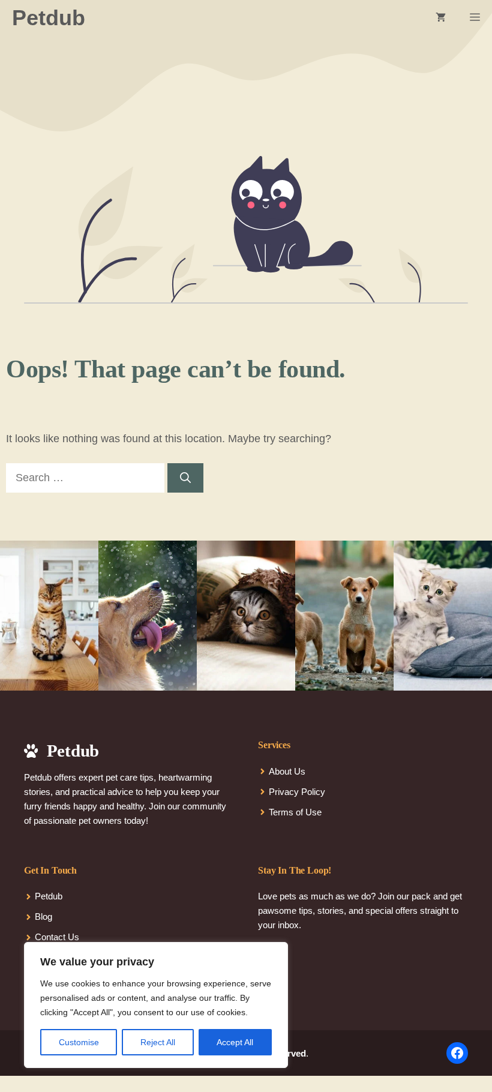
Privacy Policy (297, 792)
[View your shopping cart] (441, 18)
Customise (79, 1042)
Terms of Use (295, 812)
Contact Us (57, 937)
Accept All (235, 1042)
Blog (43, 916)
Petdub (48, 17)
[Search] (185, 478)
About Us (287, 771)
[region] (156, 1005)
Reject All (157, 1042)
